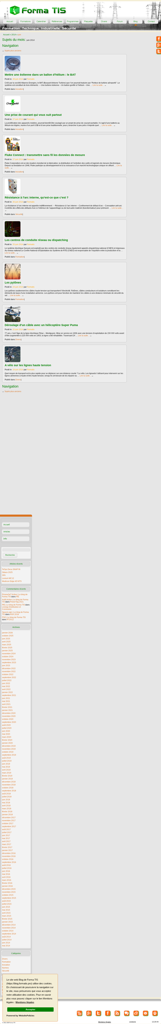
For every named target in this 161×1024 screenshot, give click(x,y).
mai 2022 (6, 686)
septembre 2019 (9, 755)
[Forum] (120, 21)
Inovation (19, 89)
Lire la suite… (99, 85)
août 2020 (6, 725)
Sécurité (18, 214)
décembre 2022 (9, 668)
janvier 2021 (7, 710)
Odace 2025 (7, 572)
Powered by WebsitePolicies (20, 1015)
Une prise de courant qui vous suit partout (33, 114)
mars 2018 (6, 808)
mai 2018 (6, 803)
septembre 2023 (9, 662)
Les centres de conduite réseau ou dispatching (36, 240)
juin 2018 (6, 800)
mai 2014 (6, 946)
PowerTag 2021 (17, 602)
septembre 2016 (9, 862)
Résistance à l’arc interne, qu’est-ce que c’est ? (36, 197)
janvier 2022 (7, 692)
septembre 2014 (9, 934)
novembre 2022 (9, 671)
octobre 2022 (7, 674)
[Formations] (25, 21)
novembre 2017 (9, 820)
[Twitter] (98, 1013)
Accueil (6, 35)
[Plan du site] (79, 1013)
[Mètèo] (136, 1013)
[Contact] (151, 21)
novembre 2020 (9, 716)
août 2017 (6, 829)
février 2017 (7, 847)
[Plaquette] (88, 21)
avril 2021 (6, 704)
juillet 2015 (6, 904)
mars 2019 (6, 773)
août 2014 (6, 937)
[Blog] (135, 21)
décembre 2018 (9, 782)
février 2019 (7, 776)
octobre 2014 (7, 931)
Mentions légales (25, 1002)
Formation (19, 257)
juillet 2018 (6, 797)
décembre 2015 (9, 889)
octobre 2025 (7, 636)
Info (5, 538)
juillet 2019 (6, 761)
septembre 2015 (9, 898)
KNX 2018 (14, 614)
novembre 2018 (9, 785)
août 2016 (6, 865)
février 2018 (7, 811)
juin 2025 (6, 639)
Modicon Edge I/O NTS (12, 581)
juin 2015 (6, 907)
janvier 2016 (7, 886)
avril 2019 (6, 770)
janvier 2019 (7, 779)
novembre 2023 (9, 659)
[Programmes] (73, 21)
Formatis (30, 79)
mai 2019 (6, 767)
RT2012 (10, 619)
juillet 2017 (6, 832)
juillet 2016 (6, 868)
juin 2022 (6, 683)
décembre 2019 (9, 746)
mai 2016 (6, 874)
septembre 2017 (9, 826)
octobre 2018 (7, 788)
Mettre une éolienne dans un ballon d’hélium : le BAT (40, 74)
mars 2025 (6, 645)
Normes (5, 968)
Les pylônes (13, 282)
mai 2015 (6, 910)
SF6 (4, 575)
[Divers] (104, 21)
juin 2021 (6, 698)
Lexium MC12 (8, 578)
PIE (17, 597)
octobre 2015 (7, 895)
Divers (18, 339)
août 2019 (6, 758)
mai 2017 (6, 838)
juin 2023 (6, 665)
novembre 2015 (9, 892)
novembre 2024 (9, 653)
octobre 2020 (7, 719)
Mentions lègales (104, 1022)
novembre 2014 (9, 928)
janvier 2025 (7, 651)
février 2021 (7, 707)
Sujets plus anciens (11, 51)
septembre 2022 (9, 677)
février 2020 (7, 740)
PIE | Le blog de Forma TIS (13, 605)
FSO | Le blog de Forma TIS (14, 617)
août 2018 (6, 794)
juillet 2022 (6, 680)
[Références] (57, 21)
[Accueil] (10, 21)
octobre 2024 (7, 656)
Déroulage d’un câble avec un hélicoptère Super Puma (41, 325)
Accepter (30, 1009)
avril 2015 (6, 913)
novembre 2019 (9, 749)
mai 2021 (6, 701)
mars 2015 (6, 916)
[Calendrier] (41, 21)
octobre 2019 (7, 752)
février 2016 (7, 883)
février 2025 (7, 648)
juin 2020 (6, 731)
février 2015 (7, 919)
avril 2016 (6, 877)
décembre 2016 (9, 853)
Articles (6, 531)
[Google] (89, 1013)
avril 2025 (6, 642)
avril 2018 (6, 806)
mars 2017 (6, 844)
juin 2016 (6, 871)
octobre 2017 (7, 823)
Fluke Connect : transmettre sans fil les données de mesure (45, 155)
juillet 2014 (6, 940)
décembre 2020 (9, 713)
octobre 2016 (7, 859)
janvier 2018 (7, 814)
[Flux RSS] (117, 1013)
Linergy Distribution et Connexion (11, 608)
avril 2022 (6, 689)
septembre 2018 (9, 791)
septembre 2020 (9, 722)
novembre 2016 (9, 856)
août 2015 (6, 901)
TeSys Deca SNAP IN (11, 569)
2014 (13, 35)
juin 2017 (6, 835)
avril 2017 (6, 841)
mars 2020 (6, 737)
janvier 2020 (7, 743)
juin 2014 (6, 943)
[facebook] (107, 1013)
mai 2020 (6, 734)
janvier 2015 (7, 922)
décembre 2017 (9, 817)
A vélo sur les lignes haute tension (28, 365)
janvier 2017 (7, 850)
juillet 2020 (6, 728)
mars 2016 (6, 880)
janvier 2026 (7, 633)
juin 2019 (6, 764)
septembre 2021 (9, 695)
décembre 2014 (9, 925)
